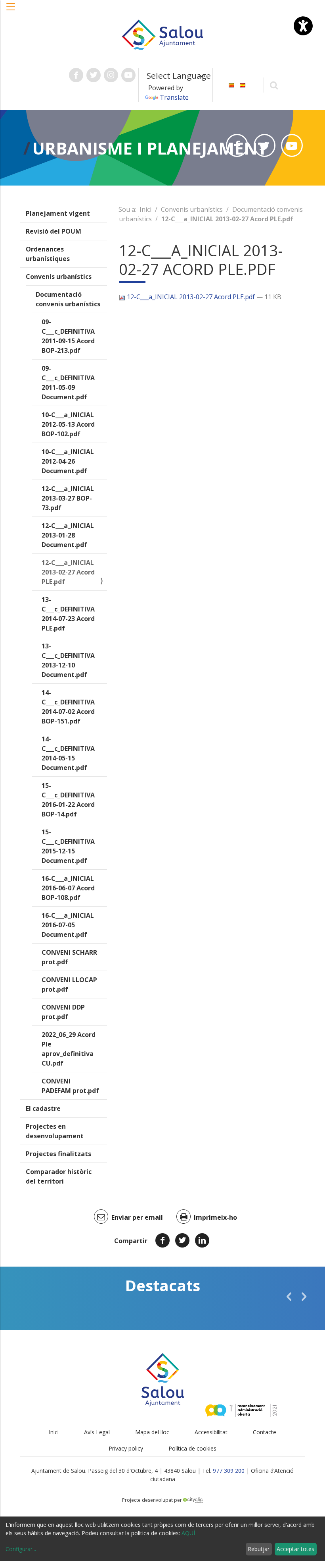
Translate (174, 97)
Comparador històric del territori (59, 1176)
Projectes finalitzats (58, 1153)
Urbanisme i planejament (150, 148)
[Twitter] (182, 1240)
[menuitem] (231, 84)
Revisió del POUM (53, 231)
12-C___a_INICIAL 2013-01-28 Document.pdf (68, 535)
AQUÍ (188, 1533)
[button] (11, 10)
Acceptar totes (295, 1549)
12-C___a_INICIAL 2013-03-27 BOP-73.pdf (68, 498)
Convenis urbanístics (59, 276)
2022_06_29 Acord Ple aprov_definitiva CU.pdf (69, 1049)
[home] (162, 34)
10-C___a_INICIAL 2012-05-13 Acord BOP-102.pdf (68, 424)
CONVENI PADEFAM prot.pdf (70, 1086)
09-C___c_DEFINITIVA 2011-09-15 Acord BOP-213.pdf (68, 336)
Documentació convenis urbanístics (68, 299)
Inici (145, 209)
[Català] (231, 84)
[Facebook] (162, 1240)
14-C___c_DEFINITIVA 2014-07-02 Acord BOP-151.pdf (68, 706)
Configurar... (21, 1549)
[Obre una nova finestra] (76, 75)
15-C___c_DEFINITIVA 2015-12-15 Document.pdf (68, 846)
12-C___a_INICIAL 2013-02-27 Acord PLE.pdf (68, 572)
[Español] (242, 84)
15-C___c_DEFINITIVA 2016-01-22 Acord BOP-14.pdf (68, 799)
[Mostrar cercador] (274, 84)
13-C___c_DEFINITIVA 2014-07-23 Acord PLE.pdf (68, 614)
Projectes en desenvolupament (55, 1131)
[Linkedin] (202, 1240)
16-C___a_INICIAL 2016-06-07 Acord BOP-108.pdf (68, 888)
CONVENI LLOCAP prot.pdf (69, 984)
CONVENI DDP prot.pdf (63, 1012)
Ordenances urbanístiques (48, 254)
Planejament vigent (58, 213)
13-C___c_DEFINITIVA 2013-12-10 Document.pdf (68, 660)
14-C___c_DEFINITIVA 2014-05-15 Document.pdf (68, 753)
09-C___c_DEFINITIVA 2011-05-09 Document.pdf (68, 382)
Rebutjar (259, 1549)
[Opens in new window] (237, 145)
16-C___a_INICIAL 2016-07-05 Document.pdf (68, 925)
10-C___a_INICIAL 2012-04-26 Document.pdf (68, 461)
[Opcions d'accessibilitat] (303, 26)
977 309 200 (229, 1470)
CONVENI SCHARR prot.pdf (69, 957)
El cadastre (43, 1108)
